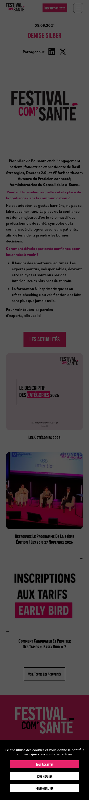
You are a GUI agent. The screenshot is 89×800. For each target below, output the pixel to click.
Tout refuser (44, 776)
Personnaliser (44, 788)
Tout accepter (44, 764)
